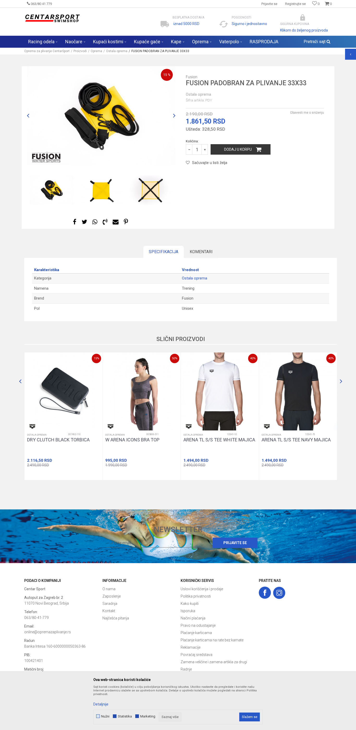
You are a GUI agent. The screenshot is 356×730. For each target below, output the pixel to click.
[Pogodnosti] (223, 24)
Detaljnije (100, 704)
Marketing (147, 716)
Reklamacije (190, 647)
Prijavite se (235, 543)
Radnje (186, 669)
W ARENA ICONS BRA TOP (132, 439)
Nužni (105, 716)
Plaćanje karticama (196, 633)
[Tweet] (84, 222)
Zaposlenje (111, 596)
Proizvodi (80, 51)
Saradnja (109, 603)
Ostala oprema (116, 51)
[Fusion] (44, 156)
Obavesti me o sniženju (307, 112)
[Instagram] (279, 593)
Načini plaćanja (193, 618)
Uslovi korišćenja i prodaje (202, 589)
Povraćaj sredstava (196, 655)
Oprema (96, 51)
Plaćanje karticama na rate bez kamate (212, 640)
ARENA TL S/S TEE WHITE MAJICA (219, 439)
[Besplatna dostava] (165, 24)
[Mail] (116, 222)
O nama (108, 589)
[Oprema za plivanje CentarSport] (52, 18)
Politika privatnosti (196, 596)
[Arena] (32, 426)
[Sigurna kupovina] (302, 17)
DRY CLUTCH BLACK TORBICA (58, 439)
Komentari (201, 251)
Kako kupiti (190, 603)
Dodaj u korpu (238, 149)
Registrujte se (295, 4)
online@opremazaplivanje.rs (47, 632)
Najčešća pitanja (115, 618)
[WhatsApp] (94, 222)
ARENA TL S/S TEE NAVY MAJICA (296, 439)
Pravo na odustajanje (198, 625)
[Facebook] (74, 222)
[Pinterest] (126, 222)
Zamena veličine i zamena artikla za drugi (214, 662)
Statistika (125, 716)
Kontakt (108, 611)
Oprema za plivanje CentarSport (47, 51)
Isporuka (188, 611)
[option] (101, 115)
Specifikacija (163, 251)
